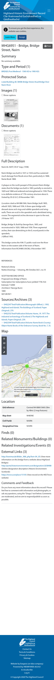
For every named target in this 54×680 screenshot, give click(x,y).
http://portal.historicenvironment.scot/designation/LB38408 (26, 466)
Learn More (10, 37)
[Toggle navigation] (48, 10)
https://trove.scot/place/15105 (14, 475)
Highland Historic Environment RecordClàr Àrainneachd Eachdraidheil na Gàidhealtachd (24, 16)
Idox (32, 664)
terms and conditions (36, 389)
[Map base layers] (4, 343)
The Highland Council (34, 677)
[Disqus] (27, 536)
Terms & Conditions (27, 652)
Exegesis (23, 664)
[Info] (4, 348)
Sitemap (27, 658)
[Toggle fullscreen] (49, 338)
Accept (22, 37)
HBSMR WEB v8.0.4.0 (32, 667)
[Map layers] (4, 339)
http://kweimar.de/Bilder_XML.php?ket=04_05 (21, 457)
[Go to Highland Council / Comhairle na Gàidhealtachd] (12, 5)
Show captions (9, 95)
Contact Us (27, 649)
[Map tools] (4, 352)
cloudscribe (28, 670)
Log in (27, 673)
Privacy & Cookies (27, 655)
